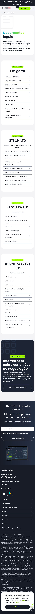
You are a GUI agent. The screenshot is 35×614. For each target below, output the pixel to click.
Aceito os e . (16, 433)
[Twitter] (2, 484)
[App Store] (4, 495)
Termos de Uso (12, 433)
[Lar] (2, 13)
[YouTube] (9, 477)
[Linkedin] (6, 477)
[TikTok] (12, 477)
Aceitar (17, 607)
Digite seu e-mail (7, 429)
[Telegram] (15, 477)
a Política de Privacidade (22, 433)
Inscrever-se (24, 8)
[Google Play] (10, 495)
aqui (23, 600)
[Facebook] (2, 477)
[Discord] (6, 484)
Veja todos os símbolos (17, 387)
